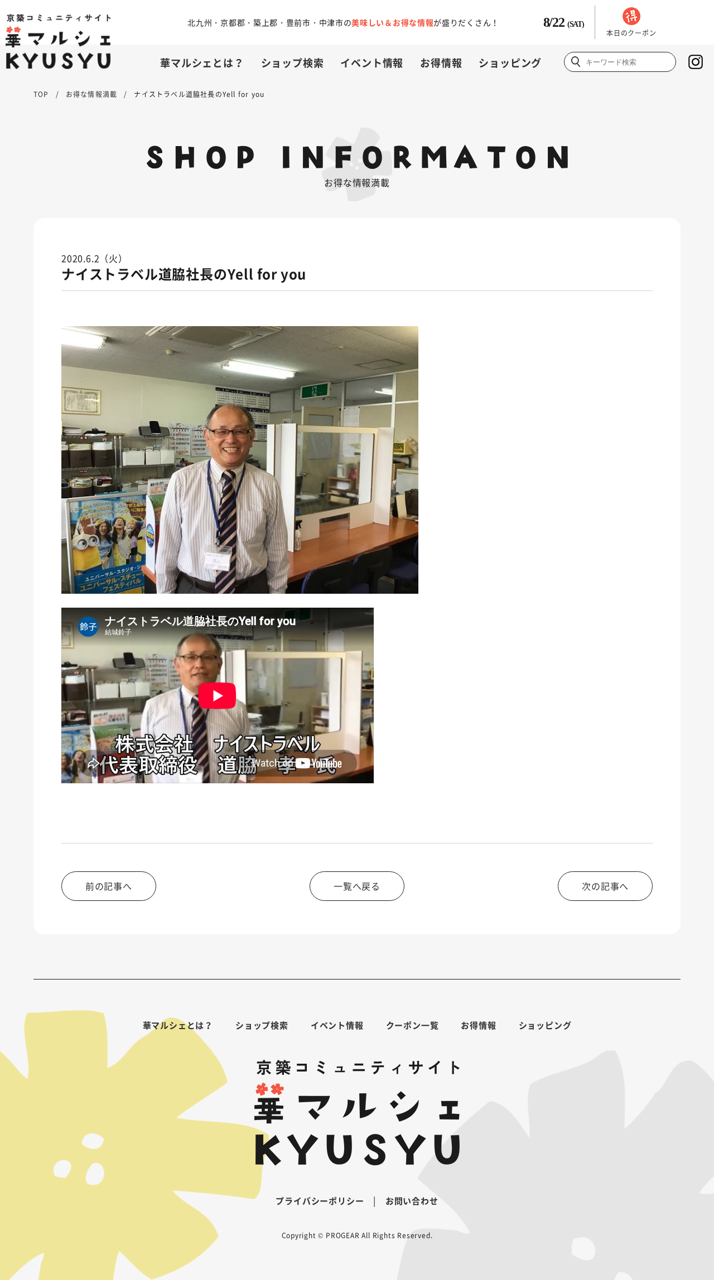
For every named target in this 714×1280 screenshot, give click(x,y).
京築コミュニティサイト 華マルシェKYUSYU (58, 41)
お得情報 (441, 62)
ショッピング (510, 62)
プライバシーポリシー (320, 1201)
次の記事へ (605, 886)
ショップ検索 (292, 62)
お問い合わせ (411, 1201)
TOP (41, 94)
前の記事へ (108, 886)
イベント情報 (371, 62)
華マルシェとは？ (202, 62)
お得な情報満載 (91, 94)
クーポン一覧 (412, 1025)
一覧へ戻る (357, 886)
